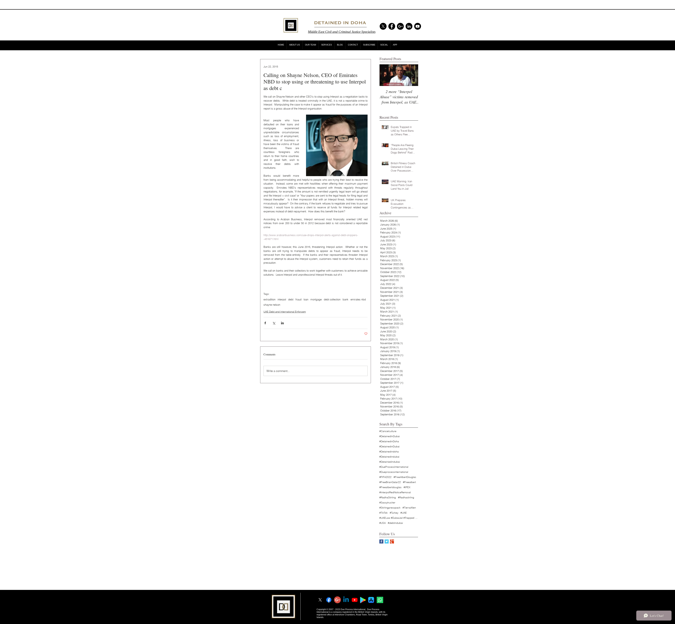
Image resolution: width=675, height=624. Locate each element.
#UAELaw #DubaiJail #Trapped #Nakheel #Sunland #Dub (398, 517)
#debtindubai (395, 523)
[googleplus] (337, 599)
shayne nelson (271, 304)
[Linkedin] (346, 599)
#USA (382, 523)
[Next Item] (412, 75)
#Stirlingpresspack (389, 507)
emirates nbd (358, 299)
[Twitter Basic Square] (387, 541)
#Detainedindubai (389, 456)
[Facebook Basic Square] (381, 541)
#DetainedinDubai (389, 446)
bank (345, 299)
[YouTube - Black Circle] (417, 26)
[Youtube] (354, 599)
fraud (298, 299)
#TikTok (383, 512)
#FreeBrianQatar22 (390, 482)
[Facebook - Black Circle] (391, 26)
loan (306, 299)
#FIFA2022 (385, 477)
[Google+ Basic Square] (392, 541)
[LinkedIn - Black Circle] (409, 26)
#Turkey (394, 512)
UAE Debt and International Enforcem (284, 311)
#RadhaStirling (387, 497)
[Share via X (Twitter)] (273, 323)
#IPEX (407, 487)
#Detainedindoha (389, 451)
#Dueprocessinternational (393, 472)
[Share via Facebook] (265, 323)
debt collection (332, 299)
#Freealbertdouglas (390, 487)
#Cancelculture (387, 431)
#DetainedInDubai (389, 436)
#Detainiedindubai (389, 461)
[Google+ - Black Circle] (400, 26)
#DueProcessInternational (393, 466)
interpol (282, 299)
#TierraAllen (409, 507)
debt (290, 299)
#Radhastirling (406, 497)
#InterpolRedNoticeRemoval (395, 492)
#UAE (403, 512)
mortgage (316, 299)
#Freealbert (409, 482)
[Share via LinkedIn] (282, 323)
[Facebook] (328, 599)
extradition (269, 299)
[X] (383, 26)
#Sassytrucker (387, 502)
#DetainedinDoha (389, 441)
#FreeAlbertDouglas (405, 477)
